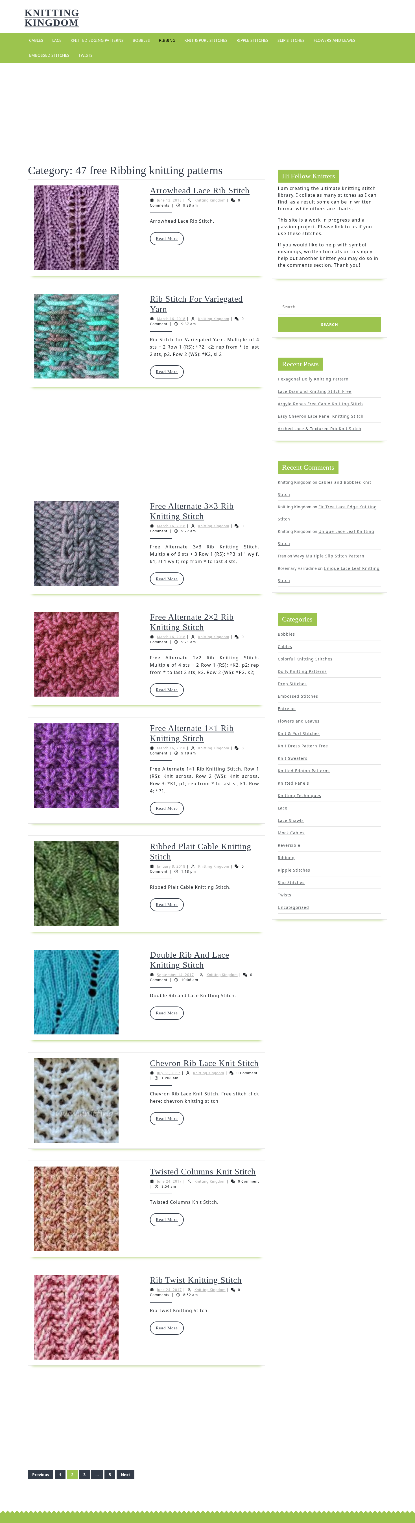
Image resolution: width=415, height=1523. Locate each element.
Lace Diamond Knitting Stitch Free (314, 391)
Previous (40, 1474)
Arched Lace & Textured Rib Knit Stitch (319, 428)
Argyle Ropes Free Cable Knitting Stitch (320, 403)
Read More (170, 240)
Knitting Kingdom (52, 17)
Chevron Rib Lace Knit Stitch (204, 1063)
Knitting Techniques (299, 795)
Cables (36, 40)
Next (125, 1474)
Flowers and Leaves (334, 40)
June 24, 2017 (169, 1181)
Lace (57, 40)
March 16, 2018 (171, 318)
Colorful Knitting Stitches (305, 659)
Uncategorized (293, 907)
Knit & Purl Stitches (206, 40)
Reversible (289, 845)
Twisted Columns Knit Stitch (203, 1171)
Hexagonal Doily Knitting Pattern (313, 379)
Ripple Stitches (252, 40)
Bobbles (141, 40)
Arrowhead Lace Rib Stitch (200, 190)
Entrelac (287, 708)
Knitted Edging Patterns (97, 40)
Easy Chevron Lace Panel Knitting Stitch (321, 416)
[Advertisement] (207, 106)
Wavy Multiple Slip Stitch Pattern (328, 556)
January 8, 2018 (171, 866)
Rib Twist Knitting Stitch (196, 1280)
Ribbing (167, 40)
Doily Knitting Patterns (302, 671)
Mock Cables (291, 832)
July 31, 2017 (168, 1073)
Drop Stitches (292, 683)
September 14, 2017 (175, 974)
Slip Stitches (291, 40)
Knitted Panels (293, 783)
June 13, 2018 (169, 200)
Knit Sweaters (292, 758)
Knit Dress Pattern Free (303, 746)
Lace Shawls (291, 820)
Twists (85, 55)
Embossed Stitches (49, 55)
